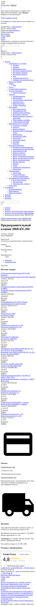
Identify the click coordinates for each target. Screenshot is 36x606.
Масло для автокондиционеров (23, 156)
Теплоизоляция (14, 171)
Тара (14, 85)
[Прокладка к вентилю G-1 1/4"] (12, 325)
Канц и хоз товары (15, 82)
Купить (4, 285)
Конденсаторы (18, 182)
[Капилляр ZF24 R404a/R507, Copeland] (14, 402)
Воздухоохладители (19, 180)
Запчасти (12, 94)
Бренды (3, 590)
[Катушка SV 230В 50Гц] (10, 337)
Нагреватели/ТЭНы (19, 136)
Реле (14, 76)
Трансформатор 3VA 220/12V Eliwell (13, 304)
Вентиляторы (17, 98)
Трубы (15, 165)
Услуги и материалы (16, 91)
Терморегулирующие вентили (23, 80)
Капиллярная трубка (20, 151)
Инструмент (13, 107)
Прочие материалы (19, 93)
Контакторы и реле (19, 154)
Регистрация (5, 34)
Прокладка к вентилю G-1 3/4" (11, 416)
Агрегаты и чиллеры (20, 125)
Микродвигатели (18, 103)
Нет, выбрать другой (10, 18)
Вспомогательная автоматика (23, 147)
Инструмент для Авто (20, 114)
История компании (15, 189)
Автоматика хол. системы (17, 63)
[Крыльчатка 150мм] (8, 314)
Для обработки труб (19, 111)
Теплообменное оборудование (19, 178)
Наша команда (14, 191)
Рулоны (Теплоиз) (19, 175)
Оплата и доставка (20, 593)
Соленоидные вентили (20, 78)
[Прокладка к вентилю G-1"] (11, 391)
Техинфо (8, 196)
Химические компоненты (21, 167)
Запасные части (18, 102)
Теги (10, 599)
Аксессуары (17, 173)
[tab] (8, 260)
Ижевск (16, 600)
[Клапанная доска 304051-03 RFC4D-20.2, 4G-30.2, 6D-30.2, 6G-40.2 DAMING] (18, 350)
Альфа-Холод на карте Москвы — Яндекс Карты (17, 568)
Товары (11, 83)
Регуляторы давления (20, 72)
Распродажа (13, 185)
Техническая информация (17, 595)
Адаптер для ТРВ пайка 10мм (11, 366)
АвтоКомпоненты (19, 96)
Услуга (11, 87)
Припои (15, 164)
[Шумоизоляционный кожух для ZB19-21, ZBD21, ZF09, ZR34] (18, 377)
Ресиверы (16, 142)
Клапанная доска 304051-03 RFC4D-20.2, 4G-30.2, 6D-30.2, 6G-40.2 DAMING (18, 353)
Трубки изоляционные (20, 176)
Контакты (8, 198)
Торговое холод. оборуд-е (21, 184)
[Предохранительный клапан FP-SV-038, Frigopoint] (18, 275)
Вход (12, 32)
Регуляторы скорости (20, 74)
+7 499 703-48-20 (16, 27)
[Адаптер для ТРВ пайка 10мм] (12, 364)
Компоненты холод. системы (18, 124)
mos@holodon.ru (14, 30)
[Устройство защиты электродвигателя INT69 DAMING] (18, 288)
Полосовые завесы (19, 140)
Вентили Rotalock (19, 129)
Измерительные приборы (21, 113)
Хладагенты (17, 169)
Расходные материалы (16, 145)
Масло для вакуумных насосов (23, 158)
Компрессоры (17, 134)
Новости (8, 195)
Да (2, 18)
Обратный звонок (14, 575)
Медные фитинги (19, 162)
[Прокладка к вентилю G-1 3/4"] (12, 414)
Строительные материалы (17, 89)
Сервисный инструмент (21, 122)
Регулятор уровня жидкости (22, 71)
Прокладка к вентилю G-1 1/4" (11, 327)
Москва (13, 5)
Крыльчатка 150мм (7, 315)
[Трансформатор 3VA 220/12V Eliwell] (14, 302)
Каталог (7, 62)
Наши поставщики (15, 193)
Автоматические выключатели (23, 149)
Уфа (7, 602)
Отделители (17, 138)
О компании (9, 187)
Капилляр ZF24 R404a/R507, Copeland (14, 404)
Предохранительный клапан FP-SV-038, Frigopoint (18, 277)
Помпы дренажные (19, 105)
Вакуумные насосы (19, 109)
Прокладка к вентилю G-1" (10, 393)
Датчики (16, 65)
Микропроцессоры (19, 69)
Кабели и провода (19, 153)
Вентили (16, 127)
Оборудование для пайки (21, 120)
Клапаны (16, 67)
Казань (21, 600)
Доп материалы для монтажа (22, 100)
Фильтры (16, 144)
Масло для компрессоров (21, 160)
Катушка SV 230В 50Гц (9, 339)
